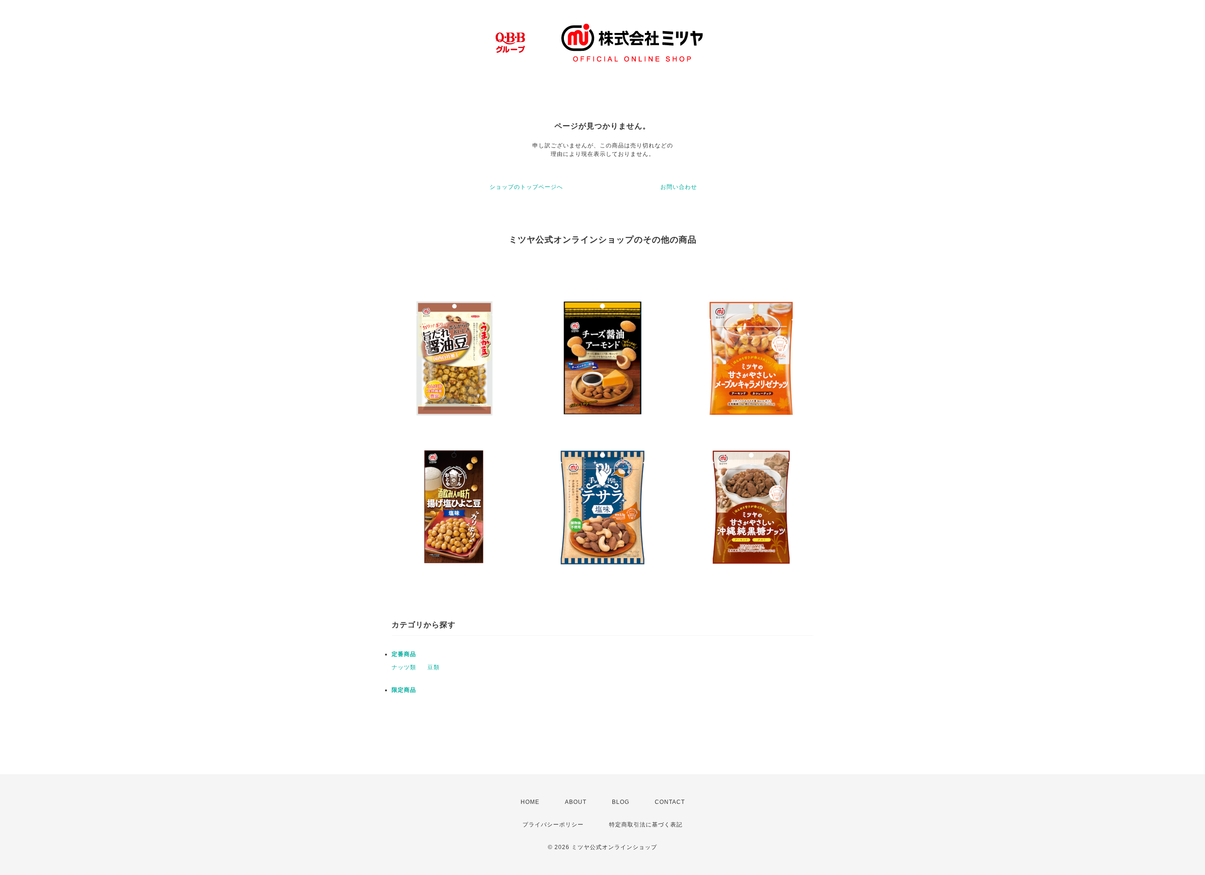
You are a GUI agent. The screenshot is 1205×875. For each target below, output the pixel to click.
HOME (530, 802)
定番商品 (404, 654)
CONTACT (670, 802)
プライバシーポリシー (553, 824)
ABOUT (575, 802)
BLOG (620, 802)
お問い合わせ (678, 187)
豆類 (433, 667)
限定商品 (404, 690)
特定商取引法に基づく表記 (646, 824)
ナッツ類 (404, 667)
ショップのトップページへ (526, 187)
